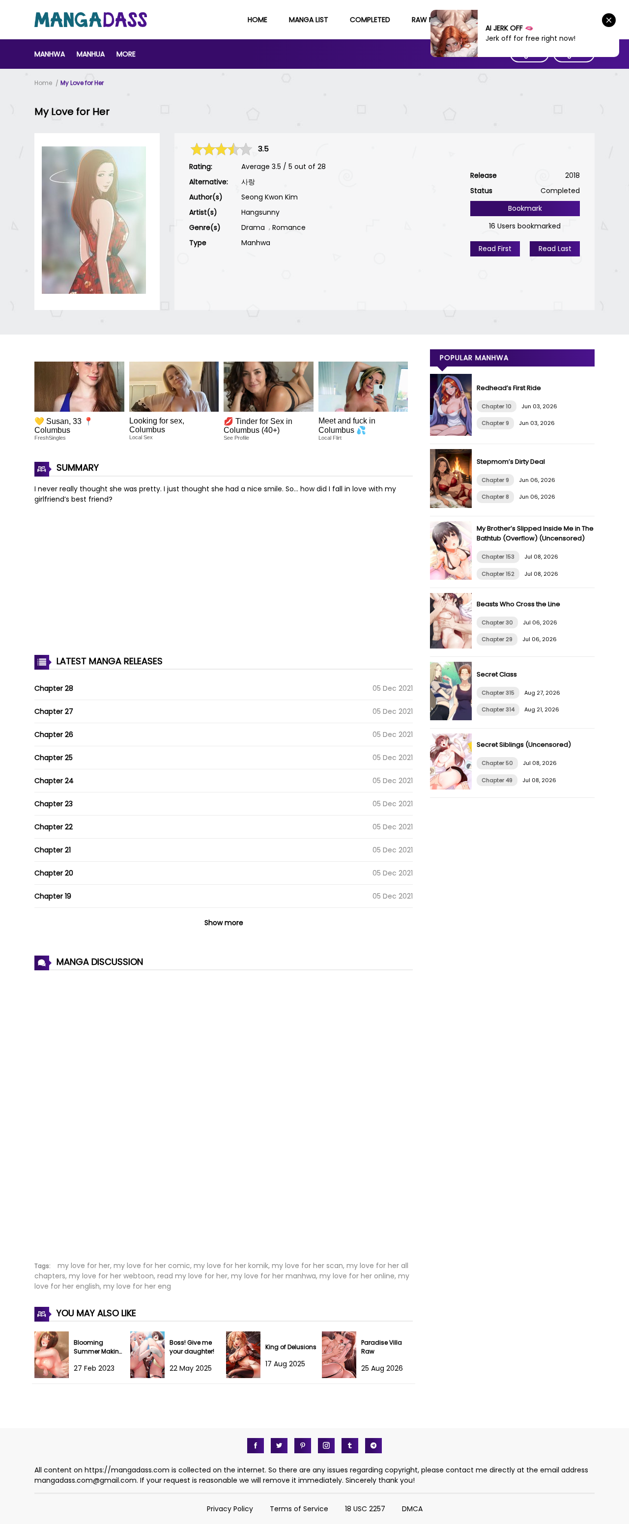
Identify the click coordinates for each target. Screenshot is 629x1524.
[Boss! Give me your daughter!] (150, 1376)
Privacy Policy (230, 1509)
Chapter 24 (54, 781)
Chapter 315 (498, 693)
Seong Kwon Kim (269, 197)
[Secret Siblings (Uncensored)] (453, 787)
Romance (289, 227)
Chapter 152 (498, 574)
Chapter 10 (497, 406)
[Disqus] (223, 1110)
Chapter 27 (53, 711)
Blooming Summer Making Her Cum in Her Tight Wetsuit (98, 1355)
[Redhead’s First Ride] (453, 433)
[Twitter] (279, 1445)
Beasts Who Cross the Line (518, 604)
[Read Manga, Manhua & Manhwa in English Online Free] (90, 24)
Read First (495, 249)
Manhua (91, 54)
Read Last (555, 249)
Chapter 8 (495, 497)
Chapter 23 (53, 804)
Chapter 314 (498, 709)
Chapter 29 (497, 639)
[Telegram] (373, 1445)
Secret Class (497, 674)
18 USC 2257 (365, 1509)
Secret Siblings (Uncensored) (524, 744)
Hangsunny (260, 212)
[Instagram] (326, 1445)
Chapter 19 (52, 896)
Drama (253, 227)
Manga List (308, 20)
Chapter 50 (497, 763)
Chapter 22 (53, 827)
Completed (370, 20)
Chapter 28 (53, 688)
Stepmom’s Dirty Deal (511, 461)
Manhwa (49, 54)
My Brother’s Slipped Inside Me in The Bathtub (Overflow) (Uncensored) (535, 533)
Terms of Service (299, 1509)
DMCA (412, 1509)
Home (257, 20)
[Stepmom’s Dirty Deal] (453, 505)
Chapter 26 (53, 734)
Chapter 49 (497, 780)
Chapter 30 (497, 622)
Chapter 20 (53, 873)
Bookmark (525, 208)
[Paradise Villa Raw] (341, 1376)
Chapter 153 (498, 557)
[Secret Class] (453, 718)
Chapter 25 (53, 757)
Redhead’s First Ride (509, 388)
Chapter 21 (52, 850)
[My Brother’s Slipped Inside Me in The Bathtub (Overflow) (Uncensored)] (453, 577)
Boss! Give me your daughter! (192, 1346)
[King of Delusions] (245, 1376)
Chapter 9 (495, 423)
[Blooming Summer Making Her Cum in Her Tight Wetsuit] (54, 1376)
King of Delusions (290, 1347)
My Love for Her (82, 83)
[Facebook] (255, 1445)
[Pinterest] (302, 1445)
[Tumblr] (350, 1445)
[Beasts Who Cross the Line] (453, 646)
